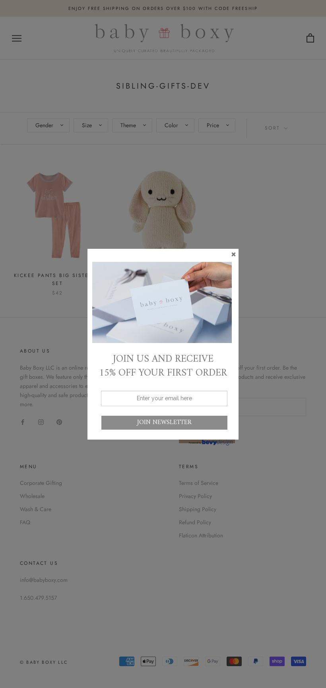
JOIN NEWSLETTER (164, 422)
